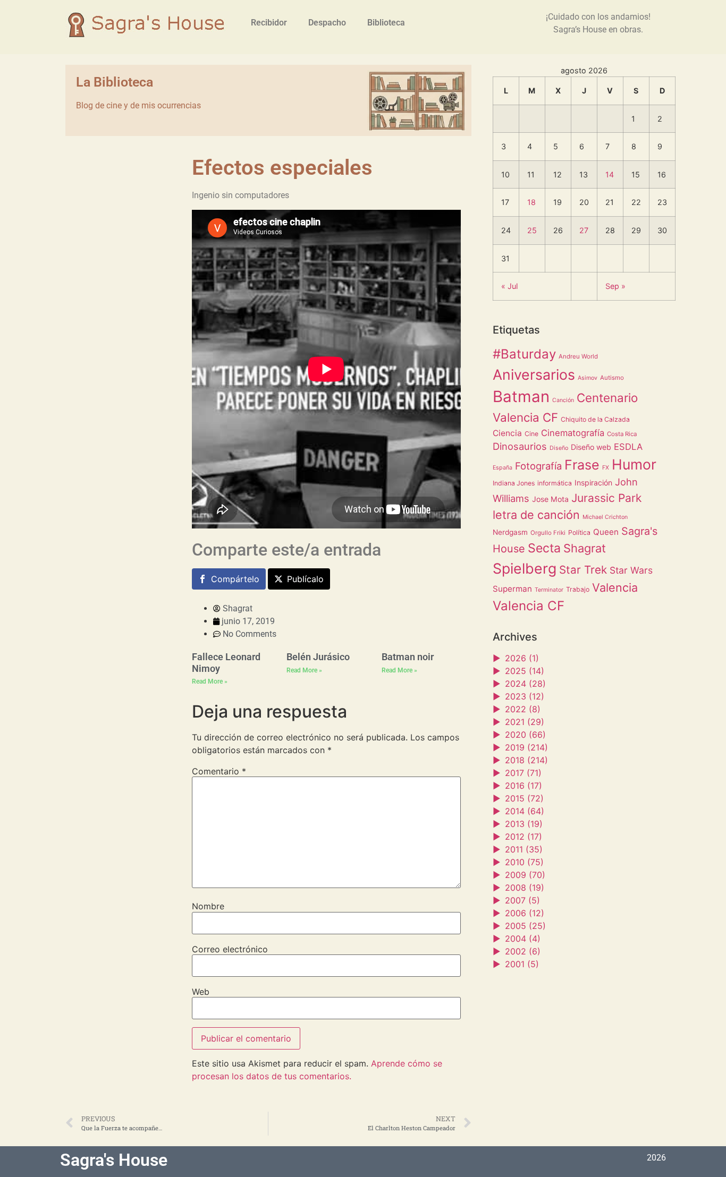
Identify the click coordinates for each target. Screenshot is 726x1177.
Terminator (549, 589)
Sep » (615, 286)
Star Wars (631, 570)
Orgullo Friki (547, 532)
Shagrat (584, 548)
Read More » (209, 681)
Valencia (615, 587)
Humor (634, 464)
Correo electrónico (230, 949)
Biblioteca (386, 23)
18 (531, 202)
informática (554, 483)
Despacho (327, 23)
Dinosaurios (520, 446)
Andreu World (578, 356)
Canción (563, 400)
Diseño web (591, 446)
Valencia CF (528, 605)
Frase (582, 465)
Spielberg (524, 568)
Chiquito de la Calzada (595, 419)
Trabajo (577, 589)
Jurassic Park (606, 498)
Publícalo (305, 579)
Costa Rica (622, 434)
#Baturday (524, 354)
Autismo (612, 377)
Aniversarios (534, 374)
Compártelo (235, 579)
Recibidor (269, 23)
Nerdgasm (510, 532)
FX (605, 467)
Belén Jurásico (318, 656)
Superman (512, 589)
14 (609, 174)
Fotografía (538, 466)
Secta (544, 548)
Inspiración (593, 482)
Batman (521, 396)
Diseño (559, 448)
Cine (531, 434)
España (502, 467)
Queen (606, 532)
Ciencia (507, 433)
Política (579, 532)
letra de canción (536, 515)
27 (583, 230)
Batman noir (408, 656)
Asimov (587, 377)
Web (200, 991)
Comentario (219, 771)
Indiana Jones (514, 483)
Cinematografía (572, 433)
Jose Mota (550, 499)
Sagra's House (113, 1160)
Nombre (208, 906)
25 (532, 230)
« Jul (509, 286)
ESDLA (628, 446)
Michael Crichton (605, 517)
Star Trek (583, 569)
